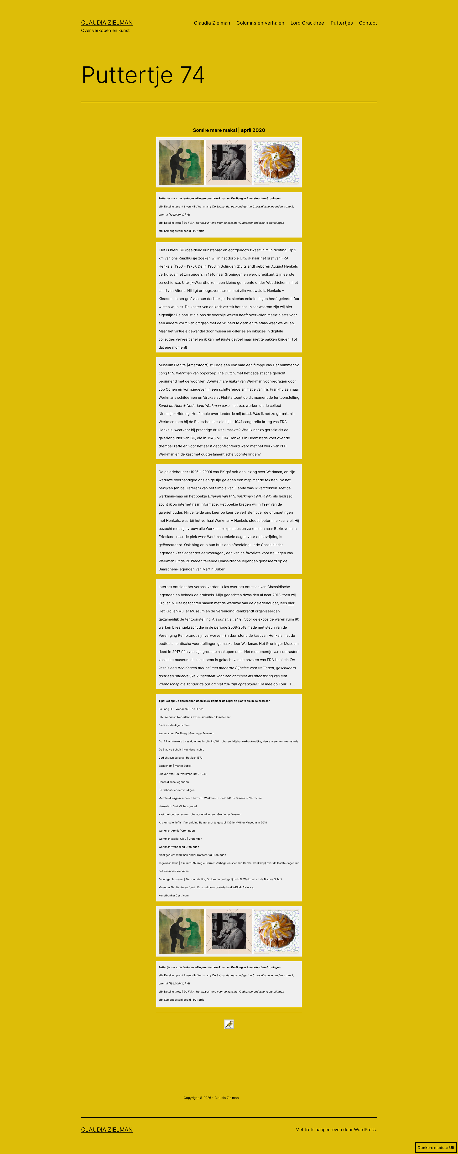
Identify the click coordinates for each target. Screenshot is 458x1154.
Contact (368, 23)
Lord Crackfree (307, 23)
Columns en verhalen (260, 23)
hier (291, 603)
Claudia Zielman (107, 22)
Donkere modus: (433, 1147)
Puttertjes (342, 23)
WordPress (365, 1129)
